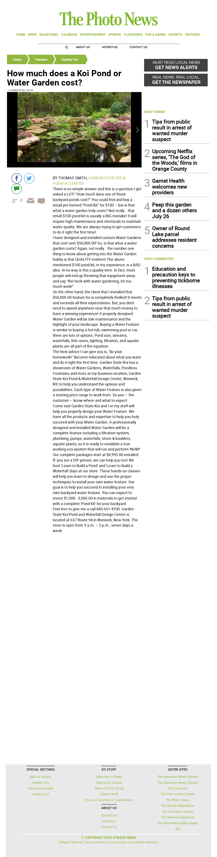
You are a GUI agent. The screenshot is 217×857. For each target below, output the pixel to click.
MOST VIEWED (154, 112)
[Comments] (16, 188)
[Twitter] (29, 178)
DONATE (199, 5)
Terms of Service (95, 842)
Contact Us (138, 47)
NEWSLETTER (176, 5)
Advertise (110, 47)
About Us (83, 47)
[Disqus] (74, 592)
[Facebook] (16, 178)
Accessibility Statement (143, 842)
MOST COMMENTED (158, 259)
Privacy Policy (117, 842)
